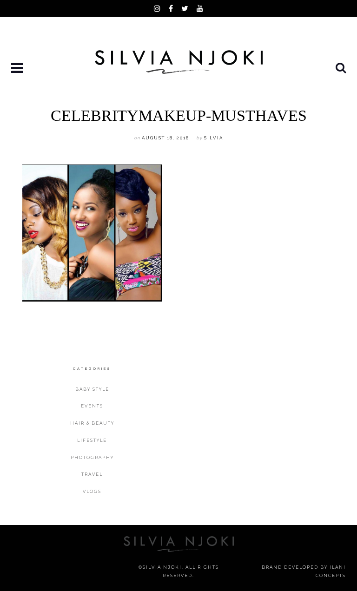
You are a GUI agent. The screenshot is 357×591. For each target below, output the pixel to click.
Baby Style (92, 389)
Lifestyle (92, 440)
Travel (92, 474)
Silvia (213, 137)
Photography (92, 457)
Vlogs (92, 491)
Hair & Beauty (92, 423)
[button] (18, 68)
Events (92, 405)
